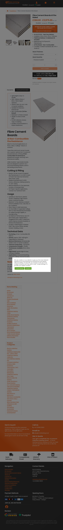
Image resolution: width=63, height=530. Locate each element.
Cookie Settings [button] (19, 268)
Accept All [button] (28, 268)
